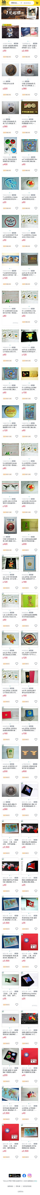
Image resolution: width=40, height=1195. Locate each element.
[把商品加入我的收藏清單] (16, 56)
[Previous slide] (3, 32)
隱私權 (18, 1186)
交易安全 (20, 1191)
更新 (35, 1181)
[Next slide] (17, 32)
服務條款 (10, 1186)
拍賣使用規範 (27, 1186)
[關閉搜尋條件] (21, 3)
